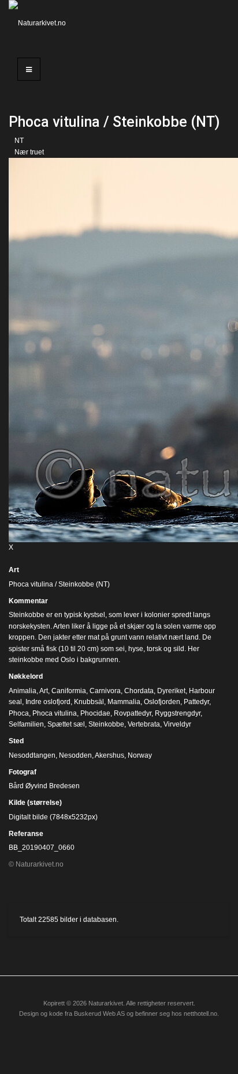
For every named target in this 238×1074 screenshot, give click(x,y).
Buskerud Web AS (99, 1013)
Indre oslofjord (47, 702)
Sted (16, 741)
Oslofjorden (162, 702)
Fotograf (22, 772)
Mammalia (123, 702)
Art (14, 570)
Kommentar (28, 601)
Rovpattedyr (132, 713)
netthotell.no (200, 1013)
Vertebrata (144, 724)
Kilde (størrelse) (35, 803)
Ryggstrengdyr (177, 713)
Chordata (139, 691)
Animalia (22, 691)
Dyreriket (171, 691)
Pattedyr (196, 702)
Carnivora (105, 691)
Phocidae (95, 713)
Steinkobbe (106, 724)
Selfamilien (26, 724)
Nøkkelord (26, 676)
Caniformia (68, 691)
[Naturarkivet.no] (39, 23)
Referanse (26, 834)
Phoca (19, 713)
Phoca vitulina (54, 713)
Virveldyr (177, 724)
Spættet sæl (66, 724)
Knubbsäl (89, 702)
